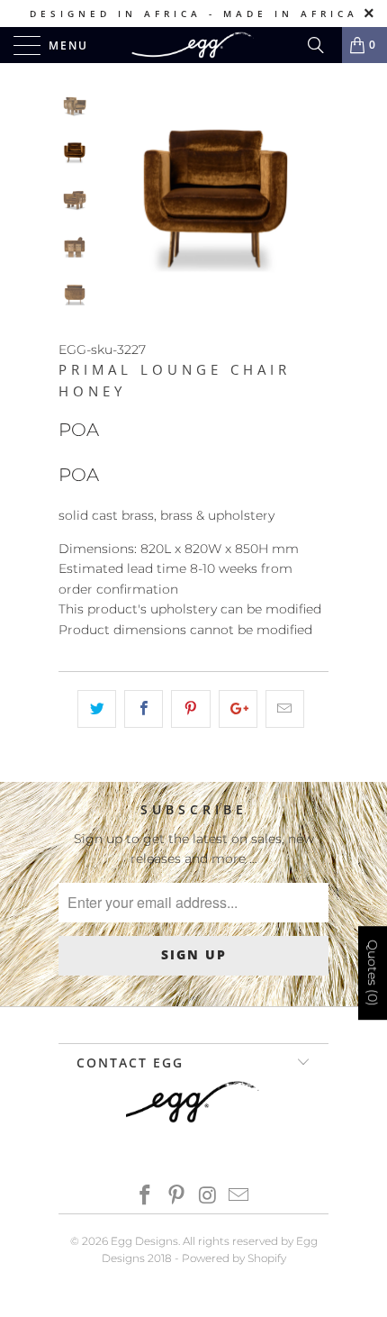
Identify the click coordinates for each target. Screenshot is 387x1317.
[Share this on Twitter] (96, 709)
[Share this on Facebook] (143, 709)
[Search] (322, 45)
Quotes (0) (372, 973)
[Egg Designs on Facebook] (145, 1196)
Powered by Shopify (234, 1258)
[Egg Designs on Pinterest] (177, 1196)
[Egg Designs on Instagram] (208, 1196)
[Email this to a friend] (285, 709)
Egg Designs (144, 1241)
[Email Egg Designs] (239, 1196)
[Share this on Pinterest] (190, 709)
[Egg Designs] (194, 45)
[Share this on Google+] (238, 709)
